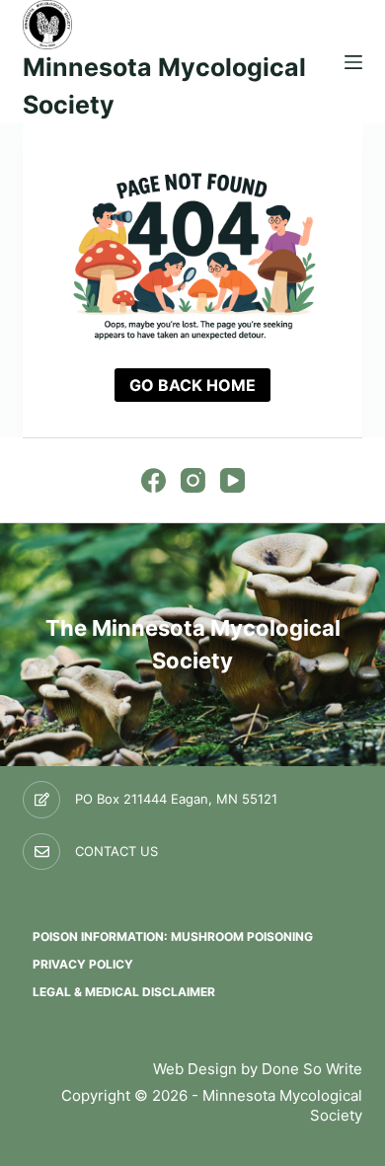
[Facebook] (153, 480)
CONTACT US (116, 851)
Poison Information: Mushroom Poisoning (173, 936)
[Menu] (353, 62)
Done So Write (312, 1068)
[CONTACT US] (41, 852)
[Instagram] (193, 480)
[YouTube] (232, 480)
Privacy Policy (83, 964)
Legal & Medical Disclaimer (124, 991)
